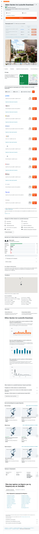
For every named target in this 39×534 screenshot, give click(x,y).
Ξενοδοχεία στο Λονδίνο (10, 495)
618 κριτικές (13, 7)
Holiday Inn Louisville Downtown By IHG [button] (11, 437)
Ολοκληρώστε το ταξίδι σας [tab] (20, 489)
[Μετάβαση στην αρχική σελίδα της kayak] (6, 1)
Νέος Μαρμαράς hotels (25, 507)
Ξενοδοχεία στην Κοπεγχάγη (25, 499)
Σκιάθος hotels (9, 507)
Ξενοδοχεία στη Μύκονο (10, 502)
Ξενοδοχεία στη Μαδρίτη (11, 499)
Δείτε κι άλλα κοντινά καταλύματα (32, 405)
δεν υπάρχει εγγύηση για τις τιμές (25, 516)
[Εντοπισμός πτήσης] (1, 13)
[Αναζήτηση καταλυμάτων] (1, 6)
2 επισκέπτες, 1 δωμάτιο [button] (10, 15)
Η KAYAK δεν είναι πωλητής (10, 519)
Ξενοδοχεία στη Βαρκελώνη (25, 502)
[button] (2, 1)
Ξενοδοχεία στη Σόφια (24, 495)
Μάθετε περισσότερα (9, 209)
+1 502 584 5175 (8, 9)
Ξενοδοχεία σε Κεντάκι (8, 528)
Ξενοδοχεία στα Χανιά (10, 498)
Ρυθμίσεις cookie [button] (7, 213)
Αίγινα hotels (23, 506)
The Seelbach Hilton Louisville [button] (10, 417)
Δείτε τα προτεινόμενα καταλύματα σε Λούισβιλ (30, 446)
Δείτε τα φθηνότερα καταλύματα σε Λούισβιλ (30, 425)
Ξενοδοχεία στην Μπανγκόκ (11, 503)
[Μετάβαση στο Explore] (1, 11)
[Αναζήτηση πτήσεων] (1, 4)
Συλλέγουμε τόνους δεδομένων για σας (13, 521)
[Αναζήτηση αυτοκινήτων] (1, 8)
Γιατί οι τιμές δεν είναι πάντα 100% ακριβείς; (13, 523)
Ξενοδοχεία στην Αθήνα (25, 503)
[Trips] (1, 16)
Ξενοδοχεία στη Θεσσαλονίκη (26, 498)
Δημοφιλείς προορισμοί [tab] (10, 489)
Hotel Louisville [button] (24, 437)
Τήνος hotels (9, 506)
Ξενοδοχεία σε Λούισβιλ (15, 528)
